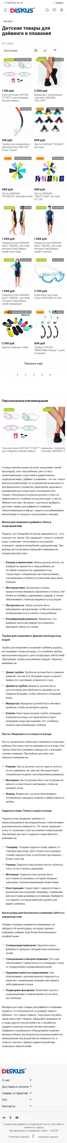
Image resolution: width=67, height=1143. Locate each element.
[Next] (50, 375)
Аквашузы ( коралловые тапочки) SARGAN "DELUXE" (48, 97)
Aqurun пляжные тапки (15, 347)
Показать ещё (33, 363)
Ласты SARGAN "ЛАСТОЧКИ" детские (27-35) (47, 196)
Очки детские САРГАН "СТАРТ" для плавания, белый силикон (15, 97)
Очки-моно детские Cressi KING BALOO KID (47, 296)
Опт (4, 1099)
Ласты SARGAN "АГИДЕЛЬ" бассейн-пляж (17, 195)
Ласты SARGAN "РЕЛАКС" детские (49, 146)
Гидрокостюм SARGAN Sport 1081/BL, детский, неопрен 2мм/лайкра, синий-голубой (48, 247)
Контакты (8, 1106)
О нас (6, 1080)
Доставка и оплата (15, 1086)
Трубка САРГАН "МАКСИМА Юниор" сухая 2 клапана (49, 350)
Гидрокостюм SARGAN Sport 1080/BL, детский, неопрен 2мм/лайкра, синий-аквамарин (16, 299)
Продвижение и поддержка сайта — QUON (33, 1130)
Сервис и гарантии (15, 1093)
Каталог (8, 21)
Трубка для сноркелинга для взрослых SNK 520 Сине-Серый (16, 147)
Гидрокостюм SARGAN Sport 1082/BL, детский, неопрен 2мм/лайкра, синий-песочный (16, 247)
